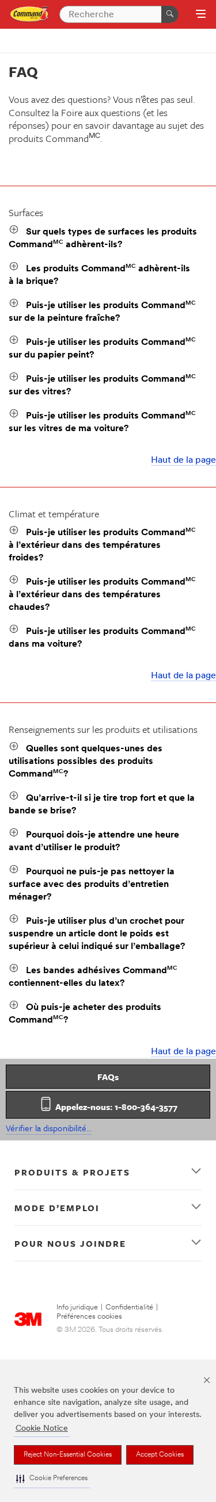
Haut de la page (183, 460)
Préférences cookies (89, 1316)
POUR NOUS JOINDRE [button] (70, 1243)
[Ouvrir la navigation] (201, 15)
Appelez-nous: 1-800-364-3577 (115, 1106)
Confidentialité (129, 1307)
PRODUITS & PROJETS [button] (72, 1172)
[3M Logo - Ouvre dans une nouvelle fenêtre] (30, 14)
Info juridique (77, 1307)
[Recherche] (170, 14)
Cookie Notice (42, 1428)
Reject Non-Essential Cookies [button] (68, 1454)
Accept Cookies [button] (160, 1454)
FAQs (108, 1076)
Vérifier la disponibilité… (49, 1127)
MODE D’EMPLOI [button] (57, 1207)
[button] (52, 1478)
